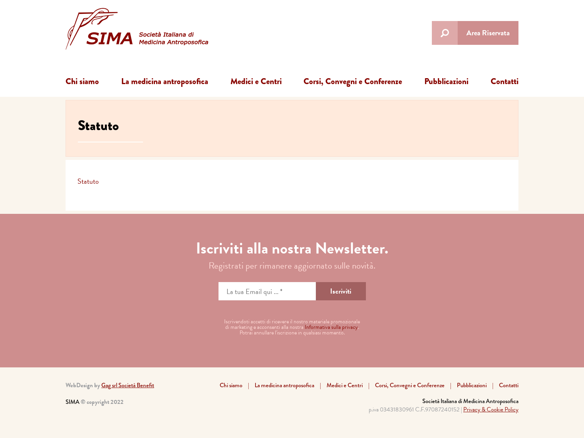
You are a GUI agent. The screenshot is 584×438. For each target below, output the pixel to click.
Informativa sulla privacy (331, 327)
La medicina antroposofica (164, 81)
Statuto (88, 181)
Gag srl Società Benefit (127, 385)
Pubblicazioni (446, 81)
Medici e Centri (256, 81)
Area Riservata (488, 32)
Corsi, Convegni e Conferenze (353, 81)
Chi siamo (82, 81)
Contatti (504, 81)
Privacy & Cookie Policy (490, 409)
